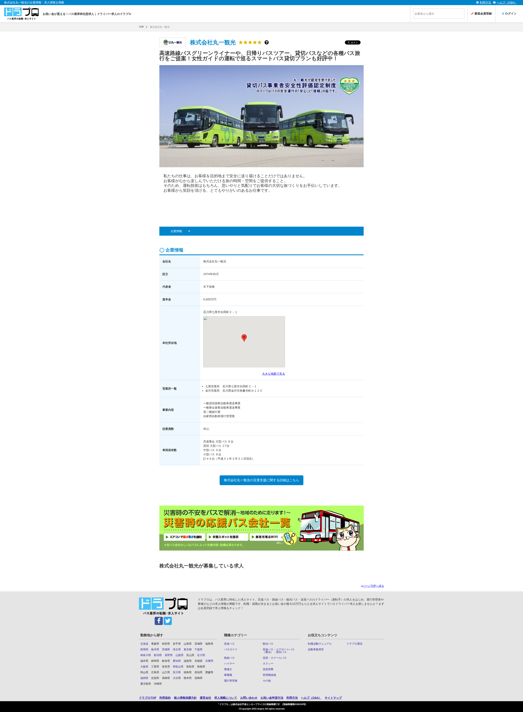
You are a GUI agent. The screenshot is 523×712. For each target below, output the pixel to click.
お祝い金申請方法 (271, 697)
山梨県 (179, 655)
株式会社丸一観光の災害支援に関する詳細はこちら (261, 480)
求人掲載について (225, 697)
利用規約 (165, 697)
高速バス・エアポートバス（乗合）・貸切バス (279, 651)
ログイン (510, 13)
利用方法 (485, 2)
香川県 (177, 672)
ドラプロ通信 (354, 643)
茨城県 (166, 649)
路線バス (229, 657)
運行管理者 (230, 680)
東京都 (188, 649)
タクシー (268, 663)
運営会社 (205, 697)
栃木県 (155, 649)
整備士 (228, 669)
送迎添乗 (268, 669)
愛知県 (177, 660)
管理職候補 (269, 674)
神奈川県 (145, 655)
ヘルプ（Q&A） (507, 2)
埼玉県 (177, 649)
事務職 (228, 674)
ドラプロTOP (147, 697)
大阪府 (144, 666)
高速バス (229, 643)
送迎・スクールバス (275, 657)
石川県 (201, 655)
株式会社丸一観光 (160, 27)
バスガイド (230, 649)
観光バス (268, 643)
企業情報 (176, 231)
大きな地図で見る (273, 373)
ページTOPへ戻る (373, 585)
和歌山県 (178, 666)
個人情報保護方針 (185, 697)
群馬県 (144, 649)
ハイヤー (229, 663)
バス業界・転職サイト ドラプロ (21, 13)
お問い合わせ (248, 697)
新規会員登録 (483, 13)
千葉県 (198, 649)
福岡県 (144, 678)
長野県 (169, 655)
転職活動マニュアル (320, 643)
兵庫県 (209, 660)
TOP (141, 27)
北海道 (144, 643)
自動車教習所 (316, 649)
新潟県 (158, 655)
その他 (267, 680)
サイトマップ (333, 697)
